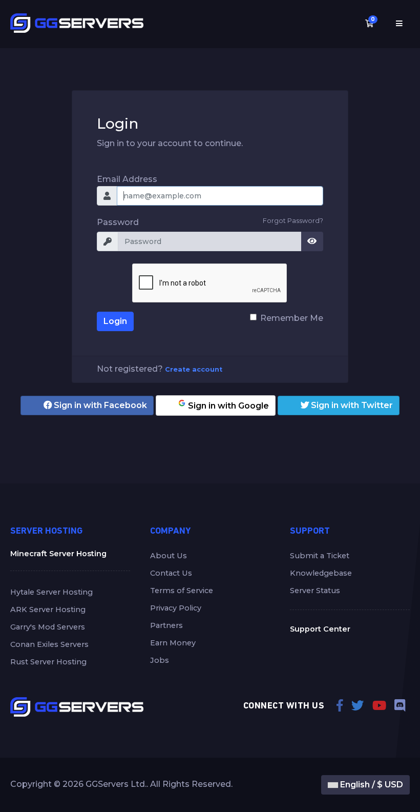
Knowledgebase (321, 573)
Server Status (315, 590)
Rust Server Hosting (48, 661)
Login (115, 321)
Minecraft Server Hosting (58, 553)
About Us (168, 555)
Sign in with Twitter (351, 405)
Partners (166, 625)
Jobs (159, 660)
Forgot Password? (293, 221)
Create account (193, 369)
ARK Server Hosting (48, 609)
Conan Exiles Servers (49, 644)
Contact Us (171, 573)
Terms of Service (181, 590)
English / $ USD (370, 784)
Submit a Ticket (319, 555)
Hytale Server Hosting (51, 592)
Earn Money (173, 642)
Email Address (127, 179)
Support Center (320, 629)
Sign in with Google (227, 406)
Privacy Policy (175, 608)
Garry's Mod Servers (47, 627)
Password (118, 222)
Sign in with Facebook (99, 405)
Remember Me (291, 318)
